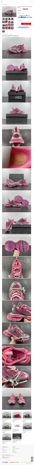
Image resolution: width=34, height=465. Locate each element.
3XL (6, 4)
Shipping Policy (14, 452)
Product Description (5, 34)
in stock (22, 13)
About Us (3, 448)
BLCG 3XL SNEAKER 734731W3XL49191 (16, 430)
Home (3, 4)
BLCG (5, 4)
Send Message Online (5, 457)
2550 (20, 12)
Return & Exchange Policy (15, 448)
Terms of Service (4, 452)
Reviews (11, 34)
